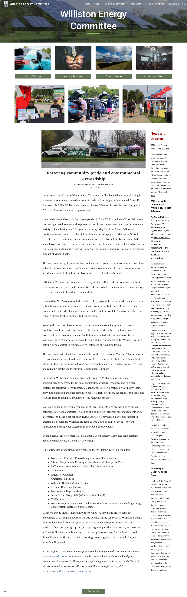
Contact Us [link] (173, 3)
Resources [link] (135, 3)
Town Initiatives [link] (156, 3)
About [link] (97, 3)
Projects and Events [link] (114, 3)
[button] (183, 4)
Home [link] (87, 3)
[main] (93, 21)
